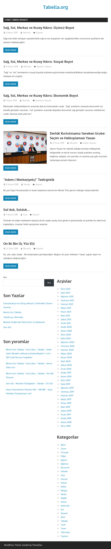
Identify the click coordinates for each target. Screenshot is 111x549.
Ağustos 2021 (67, 296)
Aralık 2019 (66, 372)
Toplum (47, 66)
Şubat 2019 (66, 410)
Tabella (64, 521)
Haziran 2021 (67, 304)
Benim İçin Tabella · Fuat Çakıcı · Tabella (25, 349)
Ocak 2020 (66, 368)
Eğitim (64, 460)
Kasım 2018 (66, 422)
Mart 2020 (66, 361)
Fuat (25, 214)
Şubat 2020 (66, 365)
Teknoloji (65, 532)
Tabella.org (55, 7)
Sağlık (64, 498)
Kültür (63, 486)
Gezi (63, 475)
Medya (64, 490)
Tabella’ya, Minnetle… (14, 317)
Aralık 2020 (66, 327)
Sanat (63, 501)
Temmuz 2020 (67, 346)
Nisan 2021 (66, 311)
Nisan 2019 (66, 403)
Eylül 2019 (65, 384)
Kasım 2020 (66, 330)
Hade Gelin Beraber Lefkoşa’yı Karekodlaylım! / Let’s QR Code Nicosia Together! (28, 353)
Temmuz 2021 (67, 300)
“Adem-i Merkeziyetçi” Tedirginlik (28, 179)
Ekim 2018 (66, 426)
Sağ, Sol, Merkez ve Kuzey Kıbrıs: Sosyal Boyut (38, 61)
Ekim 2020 (66, 334)
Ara (5, 277)
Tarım (63, 528)
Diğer (63, 456)
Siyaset (39, 32)
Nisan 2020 (66, 357)
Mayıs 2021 (66, 308)
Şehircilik (65, 505)
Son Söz (7, 327)
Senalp (27, 184)
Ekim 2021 (65, 289)
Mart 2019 (65, 407)
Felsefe (64, 471)
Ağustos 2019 (67, 387)
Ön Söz (49, 383)
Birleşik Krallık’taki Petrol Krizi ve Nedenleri (24, 322)
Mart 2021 (65, 315)
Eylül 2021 (65, 292)
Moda (63, 494)
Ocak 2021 (66, 323)
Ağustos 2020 (67, 342)
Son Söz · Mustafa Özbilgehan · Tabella (25, 383)
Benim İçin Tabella (12, 312)
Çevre (63, 448)
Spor (63, 517)
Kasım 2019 (66, 376)
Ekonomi (39, 100)
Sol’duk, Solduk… (16, 210)
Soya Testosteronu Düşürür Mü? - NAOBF (26, 389)
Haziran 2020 (67, 349)
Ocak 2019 (66, 414)
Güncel (64, 479)
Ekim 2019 (66, 380)
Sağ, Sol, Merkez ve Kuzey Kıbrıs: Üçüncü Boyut (38, 28)
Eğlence (64, 463)
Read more (10, 50)
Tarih (63, 524)
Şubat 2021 (66, 319)
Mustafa (27, 32)
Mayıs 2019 (66, 399)
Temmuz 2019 (67, 391)
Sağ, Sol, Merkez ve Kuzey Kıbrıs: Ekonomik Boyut (40, 95)
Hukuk (85, 143)
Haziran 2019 (67, 395)
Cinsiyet (64, 452)
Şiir (62, 509)
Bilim (63, 444)
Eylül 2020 (66, 338)
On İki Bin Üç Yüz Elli (19, 243)
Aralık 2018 (66, 418)
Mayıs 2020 (66, 353)
